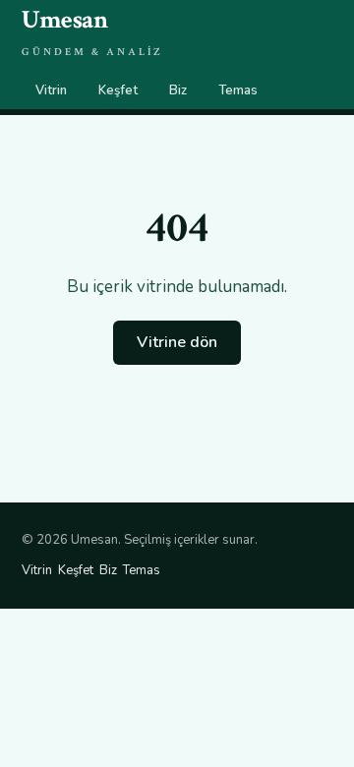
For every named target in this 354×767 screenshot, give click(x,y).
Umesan (92, 31)
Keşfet (118, 90)
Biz (178, 90)
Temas (238, 90)
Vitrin (51, 90)
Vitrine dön (177, 342)
